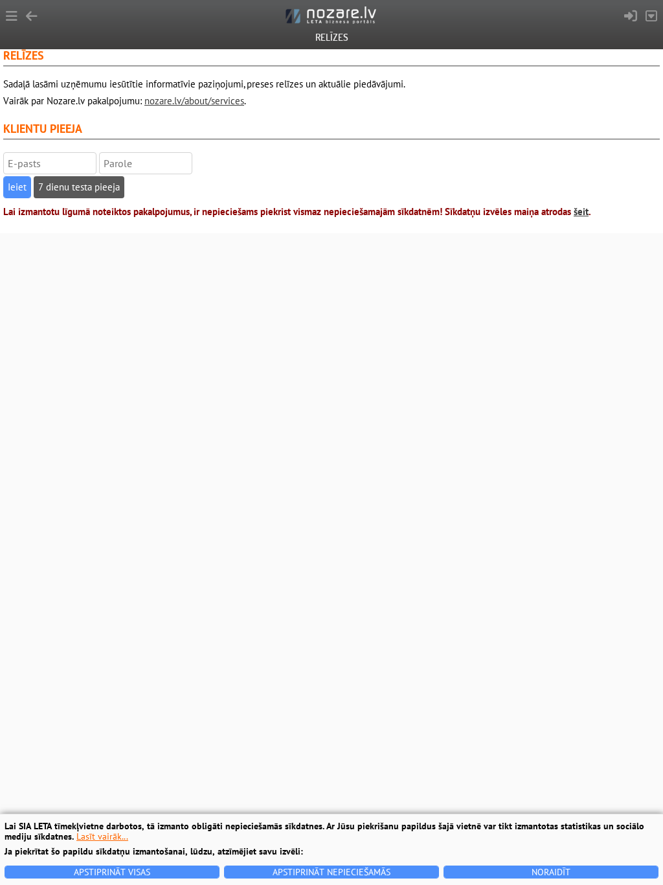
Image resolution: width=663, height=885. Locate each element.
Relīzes (331, 37)
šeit (581, 211)
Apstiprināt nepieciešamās (331, 872)
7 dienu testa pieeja (79, 187)
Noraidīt (551, 872)
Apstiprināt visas (112, 872)
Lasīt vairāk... (102, 836)
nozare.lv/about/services (194, 101)
